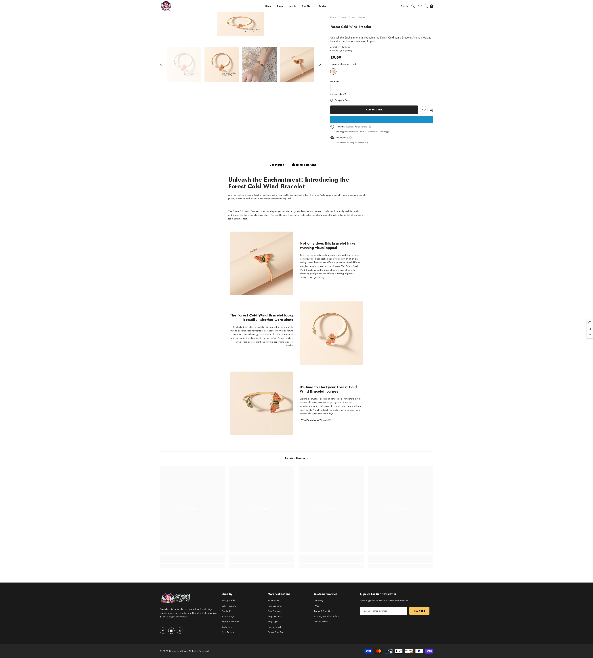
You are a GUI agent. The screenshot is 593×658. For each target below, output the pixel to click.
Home (333, 17)
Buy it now (381, 119)
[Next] (320, 64)
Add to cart (374, 109)
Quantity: (335, 81)
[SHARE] (430, 110)
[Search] (413, 6)
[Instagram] (171, 631)
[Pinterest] (180, 631)
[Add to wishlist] (424, 110)
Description (276, 165)
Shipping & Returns (304, 165)
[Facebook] (163, 631)
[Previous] (160, 64)
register (419, 611)
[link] (192, 560)
